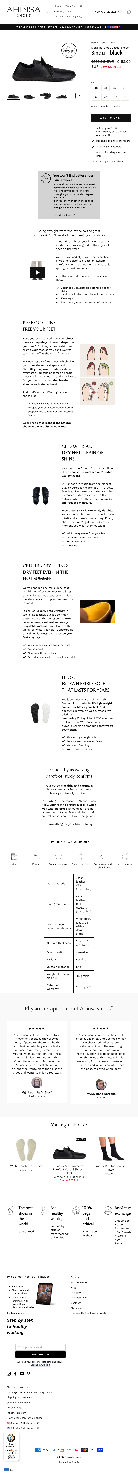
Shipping (120, 1220)
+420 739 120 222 (104, 11)
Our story (76, 1292)
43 (124, 88)
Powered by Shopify (69, 1462)
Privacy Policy (14, 1407)
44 (96, 97)
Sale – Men (106, 42)
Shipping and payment (19, 1397)
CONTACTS (74, 17)
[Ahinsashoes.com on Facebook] (15, 1374)
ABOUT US (86, 11)
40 (96, 88)
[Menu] (17, 1434)
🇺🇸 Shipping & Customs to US (23, 1423)
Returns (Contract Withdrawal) (88, 1313)
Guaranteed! (27, 1231)
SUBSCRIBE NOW (40, 1354)
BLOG (59, 17)
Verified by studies (57, 1227)
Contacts (76, 1302)
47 (125, 97)
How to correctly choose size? (106, 106)
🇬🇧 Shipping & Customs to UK (23, 1428)
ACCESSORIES (55, 11)
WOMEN (70, 6)
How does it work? (64, 215)
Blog (73, 1287)
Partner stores (79, 1282)
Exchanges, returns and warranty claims (30, 1392)
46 (115, 97)
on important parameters (77, 204)
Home (94, 42)
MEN (82, 6)
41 (105, 88)
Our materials (79, 1297)
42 (114, 88)
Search (75, 1277)
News (57, 6)
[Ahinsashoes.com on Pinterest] (28, 1374)
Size (94, 82)
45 (105, 97)
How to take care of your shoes (24, 1417)
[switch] (11, 1457)
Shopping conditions (18, 1402)
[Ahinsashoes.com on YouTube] (22, 1374)
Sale (71, 11)
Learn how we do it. (40, 1364)
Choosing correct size (19, 1387)
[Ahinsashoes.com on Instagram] (9, 1374)
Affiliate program (16, 1412)
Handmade (90, 1231)
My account (77, 1308)
